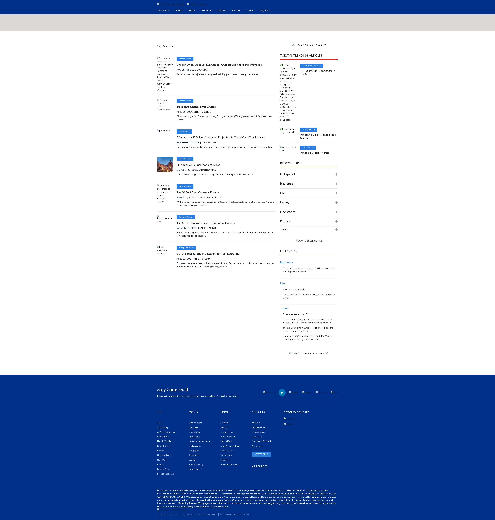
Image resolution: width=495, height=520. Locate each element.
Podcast (236, 11)
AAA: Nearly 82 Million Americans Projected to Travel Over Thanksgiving (221, 137)
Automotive (163, 11)
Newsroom (184, 131)
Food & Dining (185, 217)
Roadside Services (165, 474)
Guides (250, 11)
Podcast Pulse (163, 469)
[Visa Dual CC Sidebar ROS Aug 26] (309, 45)
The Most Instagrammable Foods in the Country (206, 223)
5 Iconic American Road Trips (296, 314)
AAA (159, 423)
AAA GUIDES (259, 466)
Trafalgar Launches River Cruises (196, 106)
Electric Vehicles (164, 441)
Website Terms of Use (207, 515)
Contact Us (257, 437)
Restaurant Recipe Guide (294, 289)
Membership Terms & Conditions (235, 515)
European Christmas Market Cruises (198, 165)
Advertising (261, 454)
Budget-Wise (194, 432)
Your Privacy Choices (183, 515)
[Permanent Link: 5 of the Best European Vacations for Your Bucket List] (165, 253)
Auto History (162, 427)
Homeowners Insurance (199, 441)
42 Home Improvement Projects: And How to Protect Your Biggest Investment (308, 270)
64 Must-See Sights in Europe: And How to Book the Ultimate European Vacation (308, 329)
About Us (256, 423)
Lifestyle (221, 11)
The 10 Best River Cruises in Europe (198, 192)
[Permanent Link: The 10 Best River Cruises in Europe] (165, 202)
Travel (192, 11)
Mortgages (194, 451)
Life (159, 412)
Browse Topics (258, 432)
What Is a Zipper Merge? (315, 152)
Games (160, 451)
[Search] (320, 11)
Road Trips (224, 460)
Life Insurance (195, 446)
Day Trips (224, 427)
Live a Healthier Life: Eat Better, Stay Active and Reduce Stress (309, 296)
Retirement (194, 455)
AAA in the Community (167, 432)
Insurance (206, 11)
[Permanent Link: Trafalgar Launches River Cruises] (165, 110)
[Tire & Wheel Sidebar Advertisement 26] (309, 353)
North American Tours (311, 66)
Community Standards (262, 441)
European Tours (186, 248)
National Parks (226, 441)
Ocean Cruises (226, 451)
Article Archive (258, 427)
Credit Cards (194, 437)
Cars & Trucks (308, 148)
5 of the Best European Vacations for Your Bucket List (208, 253)
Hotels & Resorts (227, 437)
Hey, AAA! (265, 11)
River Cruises (185, 59)
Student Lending (196, 465)
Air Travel (224, 423)
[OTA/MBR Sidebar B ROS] (309, 241)
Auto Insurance (195, 423)
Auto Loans (194, 427)
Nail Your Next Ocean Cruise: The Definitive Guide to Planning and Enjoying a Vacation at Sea (308, 338)
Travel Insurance (196, 469)
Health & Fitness (164, 455)
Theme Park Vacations (230, 465)
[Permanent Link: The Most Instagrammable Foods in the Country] (165, 222)
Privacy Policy (163, 515)
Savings (192, 460)
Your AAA (258, 412)
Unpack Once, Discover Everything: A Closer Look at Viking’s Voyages (219, 64)
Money (178, 11)
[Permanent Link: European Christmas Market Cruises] (165, 170)
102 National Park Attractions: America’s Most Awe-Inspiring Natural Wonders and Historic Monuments (307, 321)
